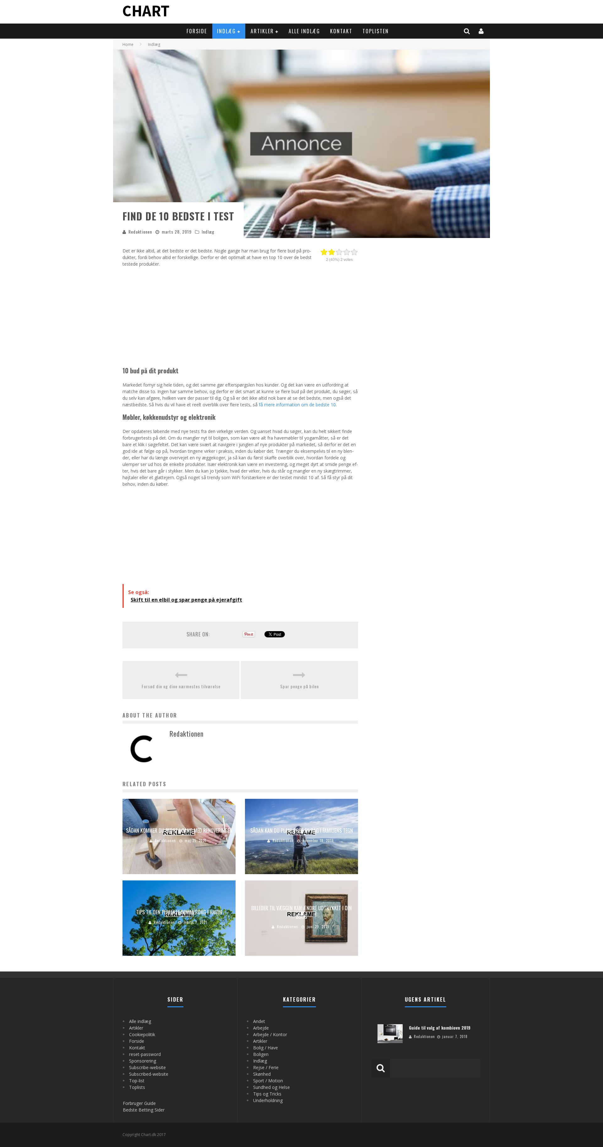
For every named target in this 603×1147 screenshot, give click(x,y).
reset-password (145, 1054)
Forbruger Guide (139, 1103)
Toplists (137, 1087)
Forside (197, 31)
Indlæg (226, 31)
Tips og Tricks (267, 1094)
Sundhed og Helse (271, 1087)
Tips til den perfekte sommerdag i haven (179, 912)
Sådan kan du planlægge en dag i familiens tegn (301, 830)
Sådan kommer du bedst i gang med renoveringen (179, 830)
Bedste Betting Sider (144, 1110)
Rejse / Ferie (266, 1067)
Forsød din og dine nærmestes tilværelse (181, 686)
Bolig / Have (265, 1048)
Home (127, 44)
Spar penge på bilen (299, 686)
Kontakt (341, 31)
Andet (259, 1021)
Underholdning (268, 1100)
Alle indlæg (304, 31)
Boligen (261, 1054)
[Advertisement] (240, 316)
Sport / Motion (268, 1081)
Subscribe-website (147, 1067)
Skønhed (262, 1074)
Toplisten (375, 31)
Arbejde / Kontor (270, 1034)
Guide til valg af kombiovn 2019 (439, 1027)
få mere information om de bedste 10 (297, 405)
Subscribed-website (148, 1074)
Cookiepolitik (142, 1034)
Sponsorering (142, 1061)
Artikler (262, 31)
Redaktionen (140, 231)
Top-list (136, 1081)
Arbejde (261, 1028)
